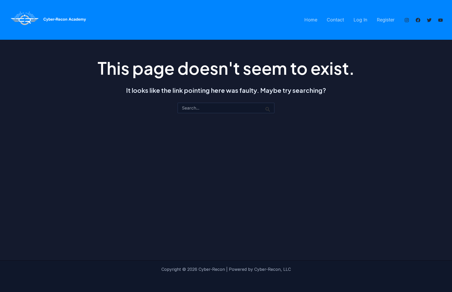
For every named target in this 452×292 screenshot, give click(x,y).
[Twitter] (429, 20)
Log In (360, 19)
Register (385, 19)
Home (310, 19)
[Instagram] (406, 20)
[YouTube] (440, 20)
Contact (335, 19)
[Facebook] (418, 20)
